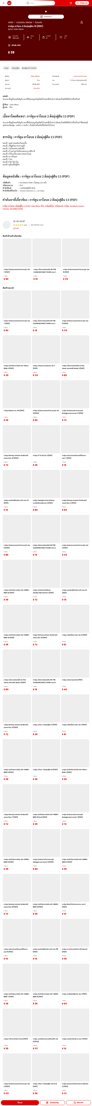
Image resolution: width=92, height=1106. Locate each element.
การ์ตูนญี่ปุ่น (15, 68)
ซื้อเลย (20, 1102)
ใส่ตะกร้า (80, 1102)
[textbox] (46, 156)
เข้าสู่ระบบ (83, 3)
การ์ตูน (6, 68)
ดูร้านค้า (16, 228)
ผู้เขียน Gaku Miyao (16, 29)
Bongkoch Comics (29, 68)
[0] (71, 3)
